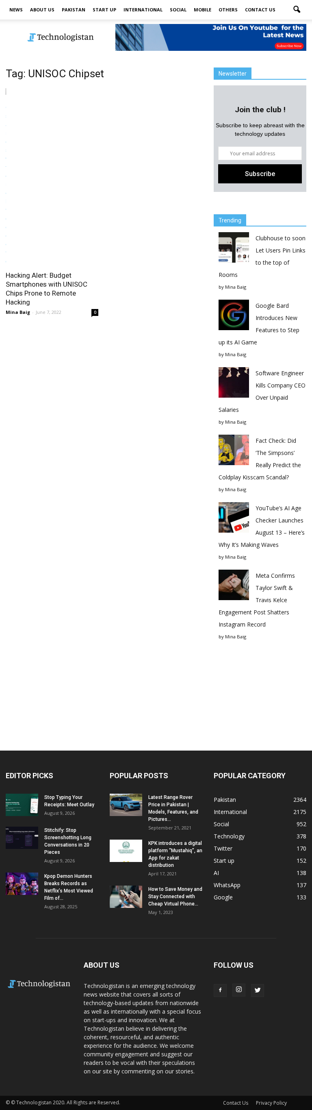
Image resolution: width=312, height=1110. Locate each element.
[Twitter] (257, 990)
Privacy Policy (271, 1102)
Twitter (223, 848)
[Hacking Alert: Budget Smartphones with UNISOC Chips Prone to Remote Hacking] (52, 177)
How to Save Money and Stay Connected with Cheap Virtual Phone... (175, 896)
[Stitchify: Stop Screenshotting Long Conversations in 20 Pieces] (22, 838)
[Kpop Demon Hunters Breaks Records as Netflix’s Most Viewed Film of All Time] (22, 884)
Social (178, 10)
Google (223, 897)
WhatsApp (227, 885)
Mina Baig (18, 312)
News (16, 10)
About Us (42, 10)
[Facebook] (220, 990)
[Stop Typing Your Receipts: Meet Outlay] (22, 805)
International (143, 10)
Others (228, 10)
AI (216, 873)
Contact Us (260, 10)
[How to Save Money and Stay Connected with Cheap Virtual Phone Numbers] (126, 897)
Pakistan (73, 10)
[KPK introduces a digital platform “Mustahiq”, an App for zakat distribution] (126, 851)
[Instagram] (238, 990)
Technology (229, 836)
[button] (296, 10)
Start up (104, 10)
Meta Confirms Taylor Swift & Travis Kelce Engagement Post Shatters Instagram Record (257, 600)
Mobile (202, 10)
